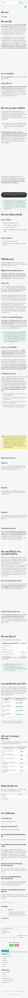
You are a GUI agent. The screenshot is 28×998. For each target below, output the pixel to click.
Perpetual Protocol (7, 956)
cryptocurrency (15, 26)
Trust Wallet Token (7, 978)
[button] (11, 945)
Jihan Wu (3, 89)
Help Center (4, 619)
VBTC (4, 933)
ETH (22, 32)
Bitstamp (5, 960)
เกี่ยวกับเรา (6, 991)
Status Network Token (8, 980)
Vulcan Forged (6, 972)
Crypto (5, 937)
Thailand (14, 937)
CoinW (4, 964)
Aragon (4, 974)
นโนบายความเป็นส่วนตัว (19, 991)
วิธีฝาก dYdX (5, 962)
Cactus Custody (14, 123)
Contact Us (11, 991)
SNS (10, 937)
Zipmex (4, 966)
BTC (2, 34)
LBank (4, 930)
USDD (4, 976)
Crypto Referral (6, 932)
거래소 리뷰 (20, 937)
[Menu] (25, 7)
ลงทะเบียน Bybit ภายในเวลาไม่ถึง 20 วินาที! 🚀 (14, 194)
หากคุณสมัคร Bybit (18, 203)
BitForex (5, 958)
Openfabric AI (6, 982)
